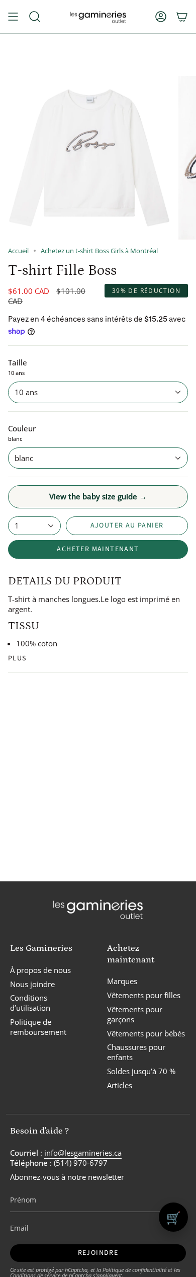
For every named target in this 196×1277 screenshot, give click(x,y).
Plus (17, 658)
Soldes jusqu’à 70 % (141, 1071)
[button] (35, 16)
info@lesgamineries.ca (83, 1153)
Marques (122, 981)
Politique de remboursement (38, 1027)
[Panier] (182, 16)
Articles (119, 1085)
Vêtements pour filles (143, 995)
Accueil (18, 251)
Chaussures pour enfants (136, 1052)
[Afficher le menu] (13, 16)
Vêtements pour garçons (134, 1014)
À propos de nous (40, 970)
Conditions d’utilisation (30, 1003)
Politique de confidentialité (134, 1269)
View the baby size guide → (98, 496)
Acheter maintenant (98, 549)
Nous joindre (32, 984)
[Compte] (161, 16)
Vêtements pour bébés (146, 1033)
